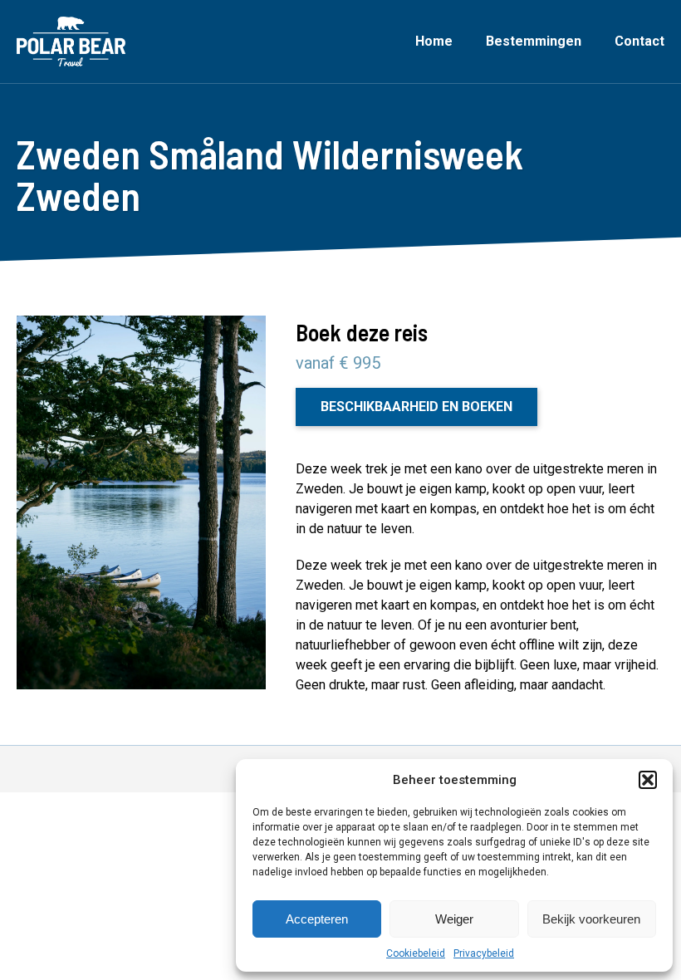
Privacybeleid (483, 953)
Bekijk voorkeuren (591, 919)
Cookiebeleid (415, 953)
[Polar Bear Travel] (71, 41)
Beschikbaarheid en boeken (416, 406)
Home (434, 41)
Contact (639, 41)
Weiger (454, 919)
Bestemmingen (533, 41)
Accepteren (317, 919)
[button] (647, 780)
